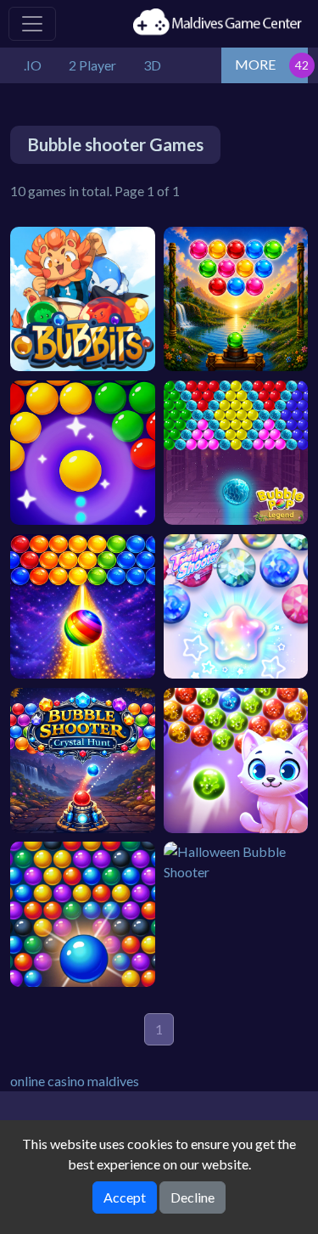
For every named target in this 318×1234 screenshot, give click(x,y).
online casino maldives (74, 1081)
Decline (192, 1197)
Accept (124, 1197)
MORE (255, 64)
